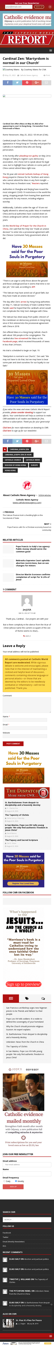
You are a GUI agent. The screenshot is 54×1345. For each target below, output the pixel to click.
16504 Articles (44, 495)
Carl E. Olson (11, 843)
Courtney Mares (31, 69)
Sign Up (39, 7)
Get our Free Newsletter (27, 3)
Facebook (7, 1232)
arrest (24, 301)
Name (6, 716)
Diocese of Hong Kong (15, 465)
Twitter (5, 1237)
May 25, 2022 (10, 75)
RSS (4, 1246)
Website (6, 732)
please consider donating (22, 412)
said (12, 308)
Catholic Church (13, 460)
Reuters (36, 183)
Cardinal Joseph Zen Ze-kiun (18, 454)
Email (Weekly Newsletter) (13, 1241)
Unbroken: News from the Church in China (25, 1042)
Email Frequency (11, 1177)
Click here (7, 427)
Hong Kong (10, 470)
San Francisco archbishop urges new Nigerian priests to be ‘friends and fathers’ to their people (26, 1010)
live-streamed (21, 338)
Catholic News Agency (29, 75)
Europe (34, 465)
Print (48, 75)
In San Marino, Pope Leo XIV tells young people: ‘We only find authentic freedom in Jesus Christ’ (26, 827)
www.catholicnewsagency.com (27, 502)
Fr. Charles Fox (12, 808)
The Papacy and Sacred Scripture (21, 840)
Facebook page (10, 341)
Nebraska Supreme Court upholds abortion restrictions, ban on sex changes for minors (33, 563)
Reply (28, 636)
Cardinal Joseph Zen (19, 449)
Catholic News (33, 460)
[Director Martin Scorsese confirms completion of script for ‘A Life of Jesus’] (8, 577)
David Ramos (11, 833)
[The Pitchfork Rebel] (5, 1292)
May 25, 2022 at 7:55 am (27, 613)
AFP (33, 287)
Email (5, 724)
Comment (7, 695)
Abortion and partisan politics (36, 1259)
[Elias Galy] (5, 1260)
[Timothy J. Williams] (5, 1280)
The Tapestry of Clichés (17, 815)
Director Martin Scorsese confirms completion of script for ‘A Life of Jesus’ (33, 577)
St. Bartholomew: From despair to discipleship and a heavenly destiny (22, 803)
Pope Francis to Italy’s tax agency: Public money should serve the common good (33, 549)
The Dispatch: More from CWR (27, 793)
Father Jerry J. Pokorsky (15, 818)
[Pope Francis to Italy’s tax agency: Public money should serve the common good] (8, 549)
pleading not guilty (28, 155)
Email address (10, 1161)
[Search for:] (27, 1219)
